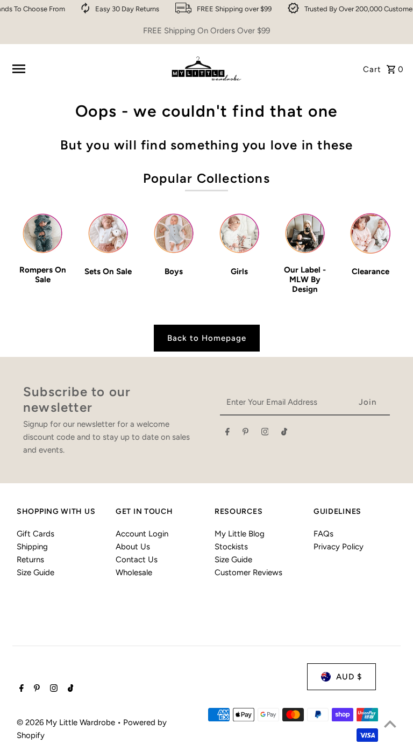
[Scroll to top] (390, 724)
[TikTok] (284, 433)
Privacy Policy (339, 547)
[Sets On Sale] (108, 233)
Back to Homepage (206, 338)
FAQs (323, 534)
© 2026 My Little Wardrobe (67, 722)
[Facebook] (227, 433)
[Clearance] (370, 233)
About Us (133, 547)
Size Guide (35, 572)
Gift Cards (35, 534)
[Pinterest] (245, 433)
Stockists (231, 547)
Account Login (142, 534)
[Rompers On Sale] (43, 233)
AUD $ (349, 677)
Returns (30, 559)
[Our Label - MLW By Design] (305, 233)
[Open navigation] (85, 68)
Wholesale (134, 572)
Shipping (32, 547)
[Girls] (239, 233)
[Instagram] (265, 433)
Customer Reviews (248, 572)
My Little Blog (240, 534)
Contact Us (137, 559)
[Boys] (174, 233)
